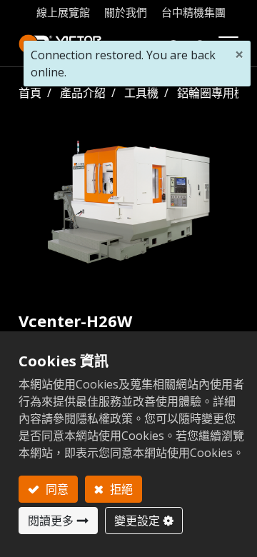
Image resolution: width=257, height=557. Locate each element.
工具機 (141, 93)
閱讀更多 (51, 520)
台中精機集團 (193, 12)
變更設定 (137, 520)
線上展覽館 (63, 12)
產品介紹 (83, 93)
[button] (174, 44)
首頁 (30, 93)
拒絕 (120, 489)
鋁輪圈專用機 (211, 93)
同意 (56, 489)
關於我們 (125, 12)
